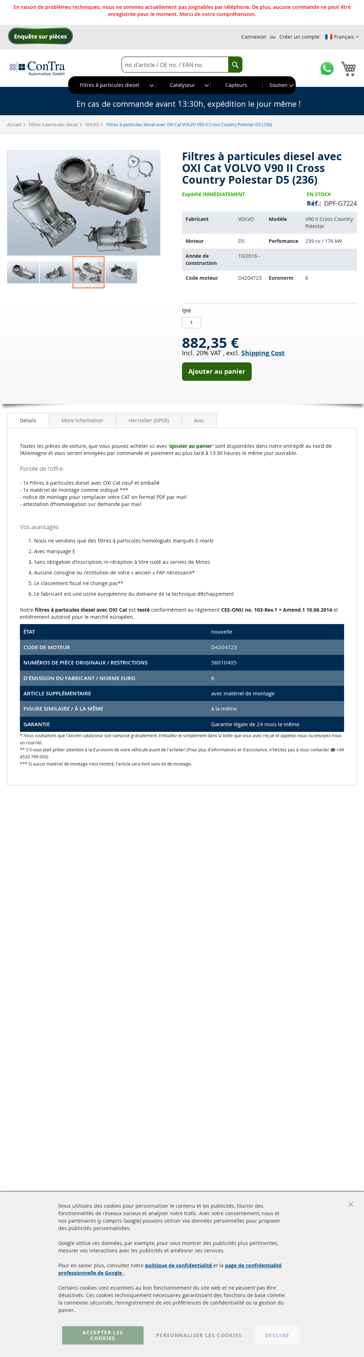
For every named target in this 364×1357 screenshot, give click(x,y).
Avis (199, 420)
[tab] (28, 420)
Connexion (254, 36)
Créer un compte (299, 36)
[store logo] (37, 68)
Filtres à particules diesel (54, 124)
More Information (82, 420)
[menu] (182, 85)
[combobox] (182, 65)
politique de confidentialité (179, 1265)
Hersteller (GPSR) (149, 420)
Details (28, 420)
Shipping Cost (263, 353)
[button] (342, 37)
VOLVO (92, 124)
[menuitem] (112, 85)
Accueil (14, 124)
